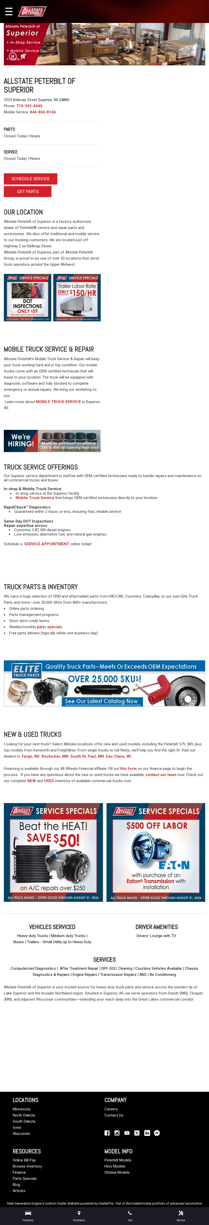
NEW (31, 781)
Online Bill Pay (24, 1160)
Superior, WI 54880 (53, 100)
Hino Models (114, 1166)
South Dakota (24, 1121)
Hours (35, 136)
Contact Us (113, 1115)
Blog (16, 1184)
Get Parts (27, 191)
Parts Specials (25, 1178)
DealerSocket (141, 1203)
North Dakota (24, 1115)
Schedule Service (30, 178)
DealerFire (106, 1203)
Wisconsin (21, 1133)
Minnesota (21, 1109)
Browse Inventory (27, 1166)
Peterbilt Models (118, 1160)
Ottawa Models (117, 1172)
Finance (19, 1172)
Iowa (17, 1127)
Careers (111, 1109)
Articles (19, 1190)
